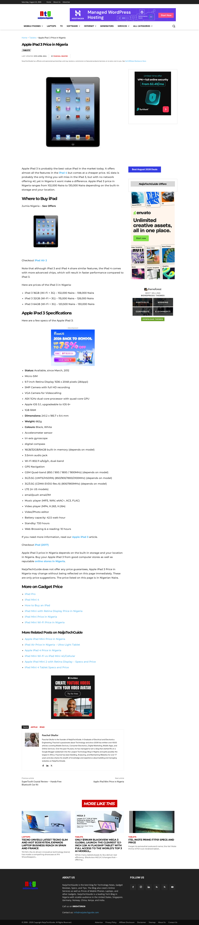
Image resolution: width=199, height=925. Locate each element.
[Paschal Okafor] (32, 750)
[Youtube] (172, 887)
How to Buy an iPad (37, 605)
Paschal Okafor (60, 56)
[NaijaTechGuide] (45, 15)
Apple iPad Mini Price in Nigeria (108, 781)
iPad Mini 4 (32, 599)
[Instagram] (141, 887)
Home (24, 37)
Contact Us (172, 922)
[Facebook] (140, 56)
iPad (42, 727)
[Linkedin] (167, 56)
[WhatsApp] (161, 56)
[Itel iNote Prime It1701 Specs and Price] (152, 822)
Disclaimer (141, 922)
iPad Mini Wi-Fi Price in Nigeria (45, 622)
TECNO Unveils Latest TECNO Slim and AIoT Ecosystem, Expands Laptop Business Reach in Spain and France (45, 844)
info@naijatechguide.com (86, 912)
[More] (174, 56)
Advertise (99, 922)
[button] (173, 26)
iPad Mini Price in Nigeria (41, 616)
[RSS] (157, 887)
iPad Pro (30, 594)
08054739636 (79, 906)
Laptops (26, 837)
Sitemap (152, 922)
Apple (34, 727)
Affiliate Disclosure (126, 922)
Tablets (32, 37)
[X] (147, 56)
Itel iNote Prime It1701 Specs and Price (151, 841)
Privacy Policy (110, 922)
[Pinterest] (154, 56)
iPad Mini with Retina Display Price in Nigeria (53, 611)
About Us (162, 922)
